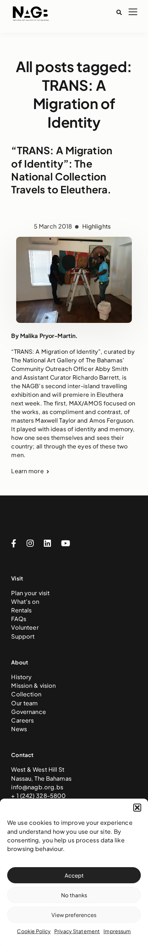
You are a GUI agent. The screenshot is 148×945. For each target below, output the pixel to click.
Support (22, 636)
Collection (26, 694)
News (19, 729)
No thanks (74, 895)
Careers (22, 720)
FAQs (18, 618)
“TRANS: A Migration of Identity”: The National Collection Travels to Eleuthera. (61, 170)
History (21, 677)
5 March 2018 (53, 226)
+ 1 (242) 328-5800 (38, 795)
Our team (24, 703)
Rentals (21, 610)
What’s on (25, 601)
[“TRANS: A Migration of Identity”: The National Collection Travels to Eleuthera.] (74, 264)
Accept (74, 875)
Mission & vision (33, 685)
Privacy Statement (77, 931)
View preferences (74, 914)
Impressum (117, 931)
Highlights (96, 226)
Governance (28, 711)
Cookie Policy (34, 931)
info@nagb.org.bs (37, 787)
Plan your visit (30, 593)
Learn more (27, 471)
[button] (137, 807)
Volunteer (24, 627)
